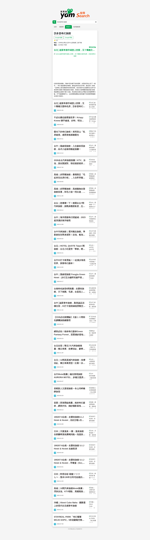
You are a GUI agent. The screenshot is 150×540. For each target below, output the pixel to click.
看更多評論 (92, 47)
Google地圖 (58, 37)
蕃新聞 (61, 27)
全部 (55, 27)
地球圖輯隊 (76, 27)
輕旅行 (68, 27)
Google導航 (68, 37)
